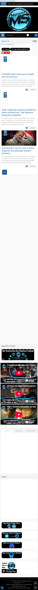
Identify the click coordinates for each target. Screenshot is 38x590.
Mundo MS (10, 581)
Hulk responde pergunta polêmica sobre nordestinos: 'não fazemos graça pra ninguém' (19, 112)
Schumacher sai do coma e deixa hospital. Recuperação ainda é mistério (18, 151)
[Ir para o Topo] (35, 583)
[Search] (36, 35)
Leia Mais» (32, 89)
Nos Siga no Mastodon (8, 1)
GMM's (22, 583)
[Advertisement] (19, 259)
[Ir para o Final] (35, 587)
